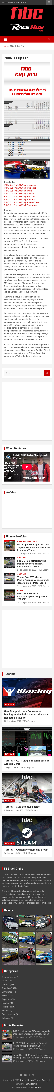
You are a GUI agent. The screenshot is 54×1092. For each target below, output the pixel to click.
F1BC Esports (43, 553)
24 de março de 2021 (13, 853)
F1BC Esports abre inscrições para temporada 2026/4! (32, 596)
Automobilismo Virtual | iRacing (34, 1080)
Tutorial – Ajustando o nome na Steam (26, 849)
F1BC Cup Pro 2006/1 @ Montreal (19, 199)
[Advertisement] (27, 411)
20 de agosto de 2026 (26, 602)
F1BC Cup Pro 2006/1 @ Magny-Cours (21, 202)
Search (47, 373)
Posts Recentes (14, 1025)
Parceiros (32, 541)
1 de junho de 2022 (12, 767)
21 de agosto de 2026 (26, 553)
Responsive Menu (49, 2)
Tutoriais (9, 673)
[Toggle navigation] (5, 39)
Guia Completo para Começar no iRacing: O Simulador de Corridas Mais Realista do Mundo (26, 714)
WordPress (36, 1087)
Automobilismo (9, 977)
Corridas (21, 541)
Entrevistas (7, 992)
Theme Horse (30, 1084)
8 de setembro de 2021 (14, 810)
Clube (20, 591)
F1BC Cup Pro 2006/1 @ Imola (18, 191)
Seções (5, 1010)
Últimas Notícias (16, 536)
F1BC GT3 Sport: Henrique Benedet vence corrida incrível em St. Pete (31, 563)
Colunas (6, 984)
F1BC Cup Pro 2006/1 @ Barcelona (20, 196)
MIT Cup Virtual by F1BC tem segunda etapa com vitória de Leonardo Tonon (33, 547)
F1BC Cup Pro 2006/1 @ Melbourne (20, 185)
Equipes (5, 995)
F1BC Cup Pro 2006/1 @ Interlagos (20, 188)
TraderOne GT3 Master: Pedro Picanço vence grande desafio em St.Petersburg (33, 580)
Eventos (5, 1003)
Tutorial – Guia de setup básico (22, 806)
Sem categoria (8, 1014)
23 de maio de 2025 (12, 721)
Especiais (6, 999)
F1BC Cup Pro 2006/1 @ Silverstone (20, 205)
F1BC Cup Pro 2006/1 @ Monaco (19, 193)
